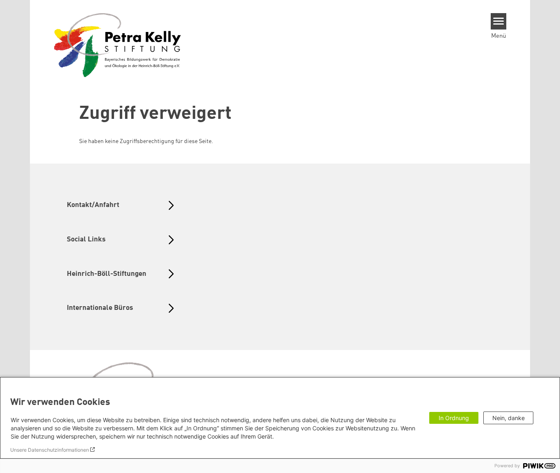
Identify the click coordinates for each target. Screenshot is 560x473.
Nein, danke (508, 417)
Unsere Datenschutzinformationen (49, 450)
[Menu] (499, 21)
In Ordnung (454, 417)
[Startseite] (117, 45)
